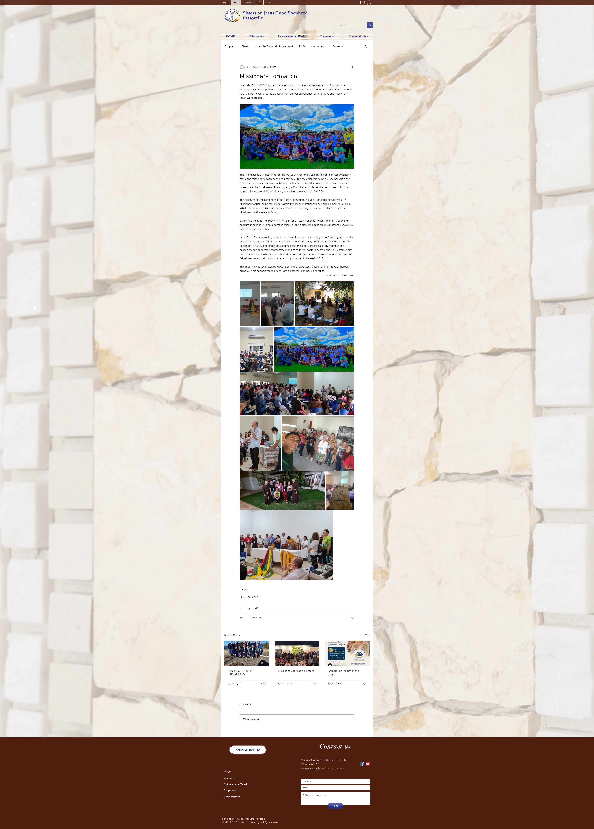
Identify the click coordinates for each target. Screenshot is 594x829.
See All (366, 635)
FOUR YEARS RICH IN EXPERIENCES (240, 672)
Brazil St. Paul (254, 597)
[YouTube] (368, 764)
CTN (302, 46)
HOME (227, 771)
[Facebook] (362, 764)
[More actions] (352, 67)
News (245, 46)
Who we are (230, 778)
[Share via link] (256, 608)
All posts (230, 46)
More (336, 46)
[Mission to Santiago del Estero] (297, 653)
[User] (369, 2)
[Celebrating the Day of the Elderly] (347, 653)
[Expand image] (250, 303)
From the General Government (274, 46)
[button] (365, 46)
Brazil (244, 589)
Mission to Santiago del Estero (296, 671)
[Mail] (362, 2)
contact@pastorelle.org (313, 768)
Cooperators (319, 46)
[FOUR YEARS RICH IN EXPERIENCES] (246, 653)
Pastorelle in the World (235, 784)
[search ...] (370, 25)
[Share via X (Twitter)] (248, 608)
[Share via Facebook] (241, 608)
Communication (232, 796)
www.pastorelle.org (249, 822)
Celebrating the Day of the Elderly (343, 672)
